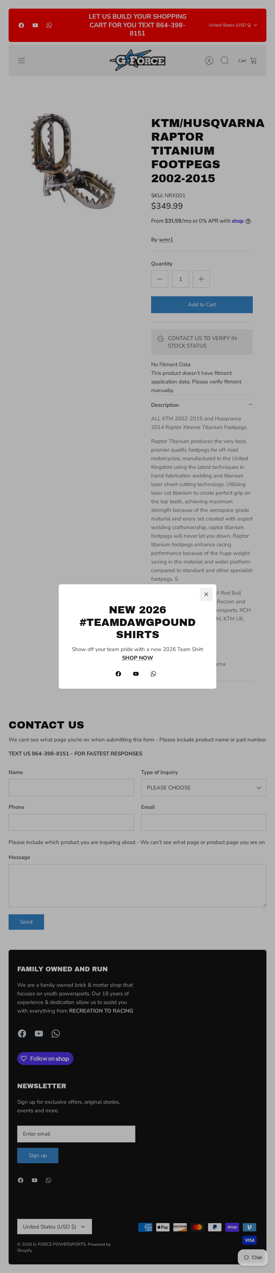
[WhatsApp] (153, 674)
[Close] (206, 594)
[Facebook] (118, 674)
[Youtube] (136, 674)
